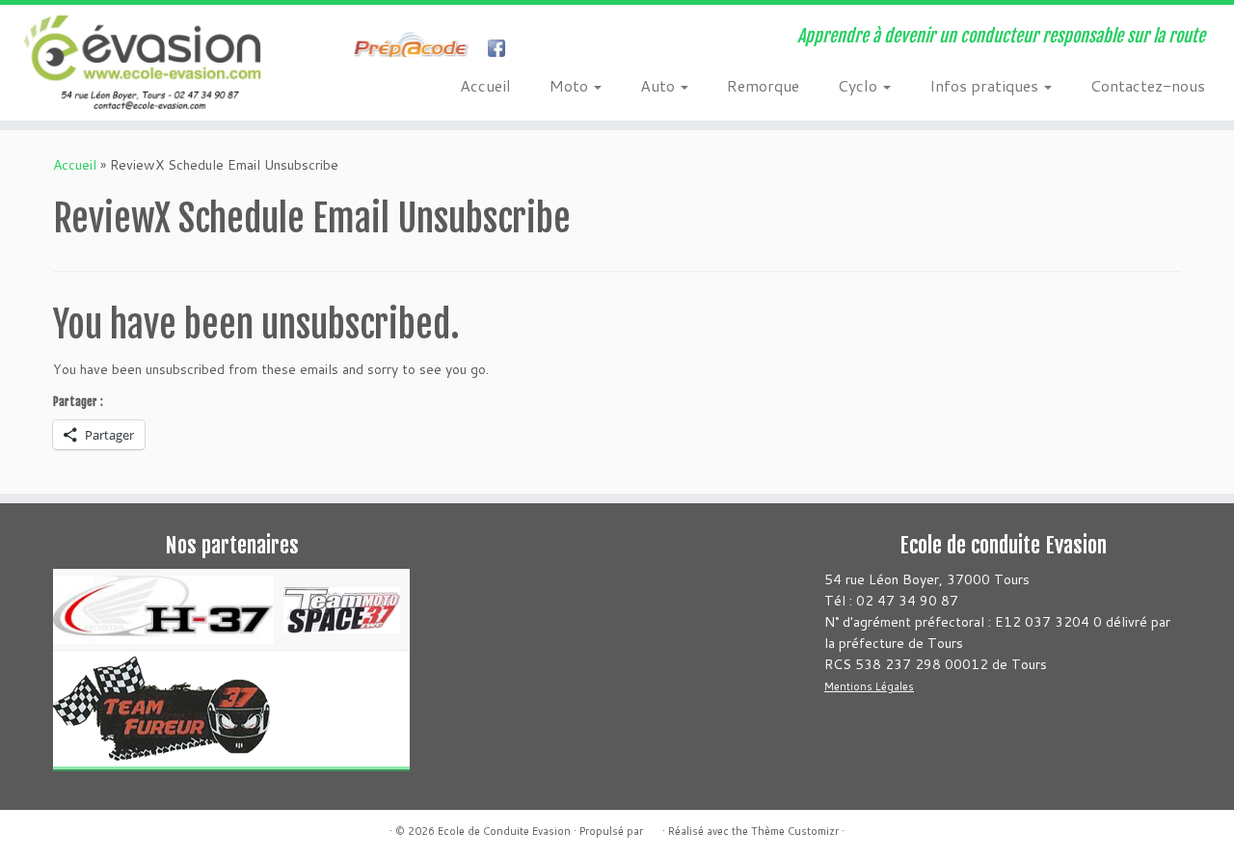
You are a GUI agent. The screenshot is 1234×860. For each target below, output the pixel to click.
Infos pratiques (985, 85)
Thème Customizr (795, 831)
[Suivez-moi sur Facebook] (341, 50)
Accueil (485, 85)
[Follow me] (503, 50)
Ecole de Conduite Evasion (504, 831)
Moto (571, 85)
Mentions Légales (869, 686)
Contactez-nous (1147, 85)
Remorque (763, 85)
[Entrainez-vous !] (416, 50)
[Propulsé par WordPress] (652, 827)
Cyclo (859, 85)
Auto (659, 85)
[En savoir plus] (536, 50)
